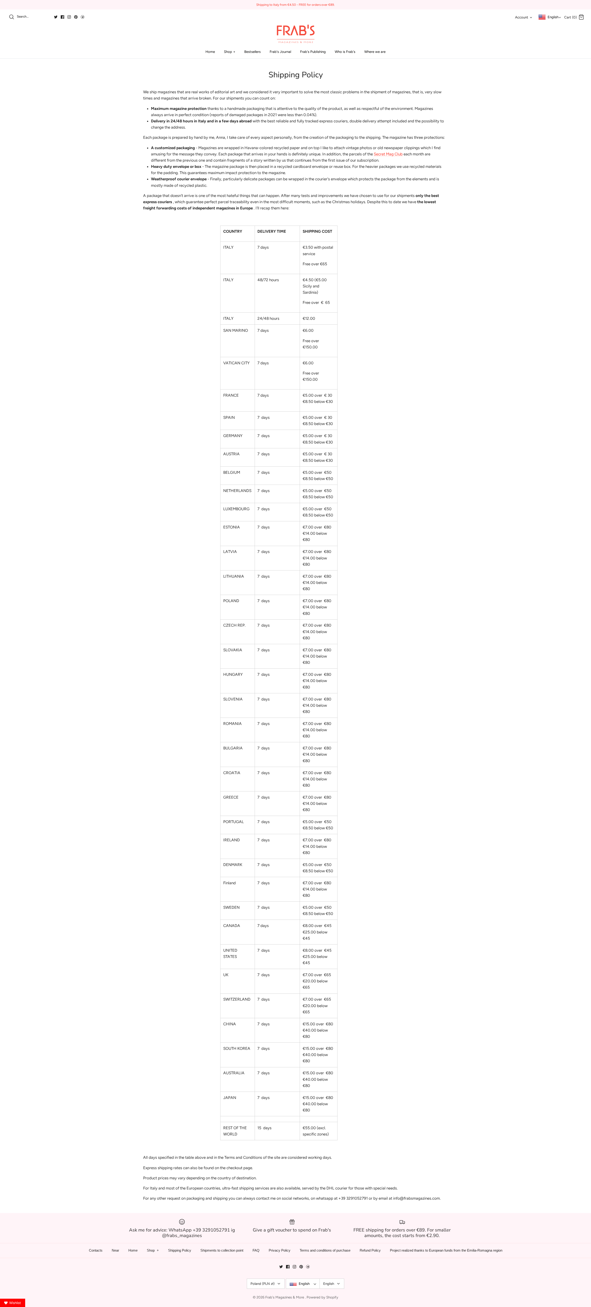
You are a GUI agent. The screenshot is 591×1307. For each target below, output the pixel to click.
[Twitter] (55, 17)
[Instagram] (69, 17)
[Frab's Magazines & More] (295, 33)
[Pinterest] (76, 17)
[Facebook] (62, 17)
